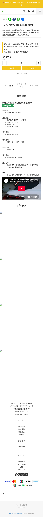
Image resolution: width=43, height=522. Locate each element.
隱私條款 (11, 513)
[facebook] (14, 19)
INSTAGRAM (21, 464)
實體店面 (21, 432)
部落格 (21, 434)
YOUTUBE (21, 470)
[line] (9, 19)
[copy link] (22, 19)
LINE (21, 467)
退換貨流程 (21, 447)
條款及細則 (18, 513)
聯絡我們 (21, 429)
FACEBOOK (22, 461)
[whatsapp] (18, 19)
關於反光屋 (21, 426)
